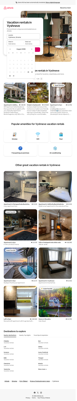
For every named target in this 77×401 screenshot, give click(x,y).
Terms (34, 398)
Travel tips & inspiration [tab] (41, 335)
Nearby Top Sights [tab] (25, 335)
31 (13, 76)
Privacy (28, 398)
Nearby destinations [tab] (10, 335)
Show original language (53, 2)
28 (28, 72)
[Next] (41, 78)
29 (32, 72)
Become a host (65, 8)
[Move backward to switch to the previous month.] (10, 49)
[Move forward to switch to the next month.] (31, 49)
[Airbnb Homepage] (8, 8)
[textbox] (15, 44)
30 (10, 76)
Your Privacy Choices (43, 398)
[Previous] (34, 78)
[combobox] (23, 37)
